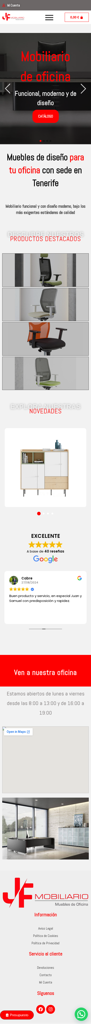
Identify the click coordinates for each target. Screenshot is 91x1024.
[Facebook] (40, 1009)
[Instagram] (50, 1009)
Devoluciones (45, 967)
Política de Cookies (45, 935)
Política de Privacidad (45, 943)
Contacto (46, 975)
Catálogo (45, 116)
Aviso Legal (45, 928)
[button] (39, 513)
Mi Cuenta (45, 982)
